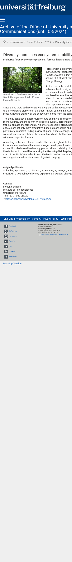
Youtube (12, 241)
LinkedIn (12, 251)
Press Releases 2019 (39, 42)
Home (4, 41)
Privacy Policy (50, 218)
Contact (36, 218)
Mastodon (13, 256)
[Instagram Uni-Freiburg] (6, 236)
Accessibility (23, 218)
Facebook (12, 226)
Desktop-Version (12, 263)
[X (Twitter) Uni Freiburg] (6, 231)
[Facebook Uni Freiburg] (6, 226)
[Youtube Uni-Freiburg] (6, 241)
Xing (10, 246)
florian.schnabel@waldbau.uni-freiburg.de (28, 199)
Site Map (8, 218)
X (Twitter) (13, 231)
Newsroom (16, 42)
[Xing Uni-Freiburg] (6, 246)
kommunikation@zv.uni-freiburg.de (54, 234)
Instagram (13, 236)
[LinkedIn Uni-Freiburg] (6, 251)
